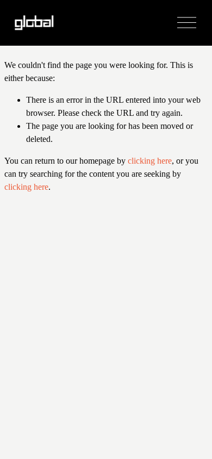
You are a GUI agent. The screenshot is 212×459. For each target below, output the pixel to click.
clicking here (150, 160)
